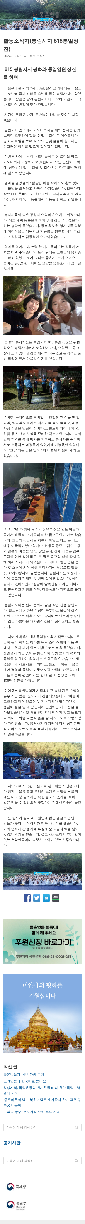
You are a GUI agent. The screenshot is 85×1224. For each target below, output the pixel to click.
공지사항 (12, 1142)
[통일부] (42, 1205)
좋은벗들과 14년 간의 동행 (23, 1074)
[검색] (76, 1127)
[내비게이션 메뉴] (76, 15)
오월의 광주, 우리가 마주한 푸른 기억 (31, 1112)
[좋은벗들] (45, 15)
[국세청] (42, 1187)
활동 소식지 (37, 56)
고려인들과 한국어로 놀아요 (24, 1081)
